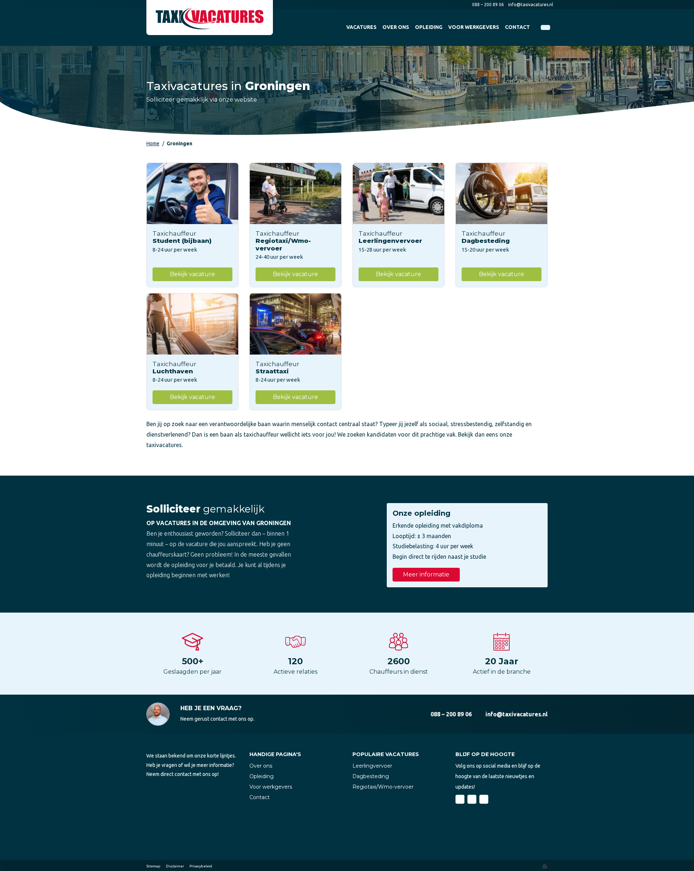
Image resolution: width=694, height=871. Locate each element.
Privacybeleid (200, 866)
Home (152, 143)
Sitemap (153, 866)
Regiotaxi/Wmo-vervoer (383, 787)
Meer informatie (426, 574)
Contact (259, 797)
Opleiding (261, 776)
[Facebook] (459, 799)
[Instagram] (483, 799)
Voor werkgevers (270, 787)
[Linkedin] (471, 799)
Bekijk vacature (192, 274)
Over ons (260, 766)
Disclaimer (175, 866)
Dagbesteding (370, 776)
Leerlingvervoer (372, 766)
